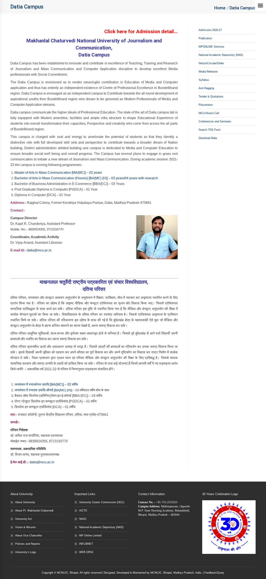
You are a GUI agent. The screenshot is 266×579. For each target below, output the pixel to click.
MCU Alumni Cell (209, 113)
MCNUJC (156, 572)
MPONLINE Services (211, 46)
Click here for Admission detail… (141, 31)
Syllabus (204, 79)
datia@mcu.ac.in (39, 250)
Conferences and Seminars (215, 121)
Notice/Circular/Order (211, 63)
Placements (206, 104)
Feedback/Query (214, 572)
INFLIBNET (86, 543)
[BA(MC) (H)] (63, 390)
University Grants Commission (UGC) (101, 502)
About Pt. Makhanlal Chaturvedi (34, 510)
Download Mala (208, 138)
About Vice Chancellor (28, 535)
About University (25, 502)
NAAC (83, 518)
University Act (23, 518)
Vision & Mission (25, 527)
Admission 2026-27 (210, 30)
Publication (205, 38)
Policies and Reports (27, 543)
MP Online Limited (90, 535)
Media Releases (208, 71)
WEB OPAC (86, 552)
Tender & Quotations (211, 96)
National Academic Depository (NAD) (221, 55)
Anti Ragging (206, 88)
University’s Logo (25, 552)
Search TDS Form (209, 129)
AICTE (83, 510)
